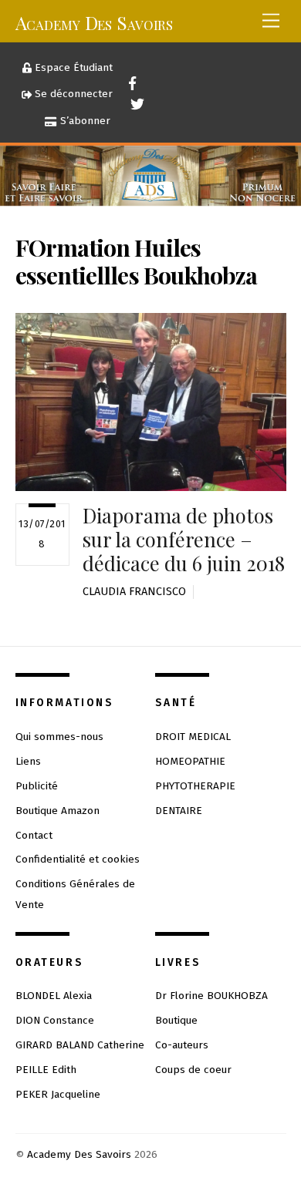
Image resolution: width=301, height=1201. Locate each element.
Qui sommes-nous (59, 736)
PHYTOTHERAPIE (195, 785)
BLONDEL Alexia (53, 995)
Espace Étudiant (72, 67)
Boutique (176, 1020)
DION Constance (54, 1020)
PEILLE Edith (45, 1069)
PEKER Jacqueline (57, 1094)
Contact (33, 835)
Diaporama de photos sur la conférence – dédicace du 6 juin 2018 (184, 538)
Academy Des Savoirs (79, 1154)
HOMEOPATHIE (190, 761)
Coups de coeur (193, 1069)
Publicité (36, 785)
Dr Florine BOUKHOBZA (211, 995)
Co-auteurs (181, 1044)
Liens (28, 761)
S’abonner (83, 120)
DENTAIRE (178, 810)
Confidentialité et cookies (77, 859)
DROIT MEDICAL (193, 736)
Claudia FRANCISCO (134, 591)
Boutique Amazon (57, 810)
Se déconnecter (72, 93)
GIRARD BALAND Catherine (79, 1044)
